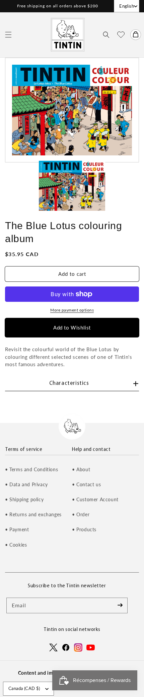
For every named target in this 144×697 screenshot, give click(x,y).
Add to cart (72, 274)
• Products (84, 529)
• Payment (17, 529)
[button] (8, 34)
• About (81, 469)
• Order (80, 514)
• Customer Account (95, 499)
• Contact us (86, 484)
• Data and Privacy (26, 484)
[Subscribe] (120, 605)
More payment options (72, 309)
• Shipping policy (24, 499)
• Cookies (16, 545)
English (126, 6)
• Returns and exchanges (33, 514)
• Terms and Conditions (31, 469)
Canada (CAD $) (24, 688)
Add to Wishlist (72, 327)
